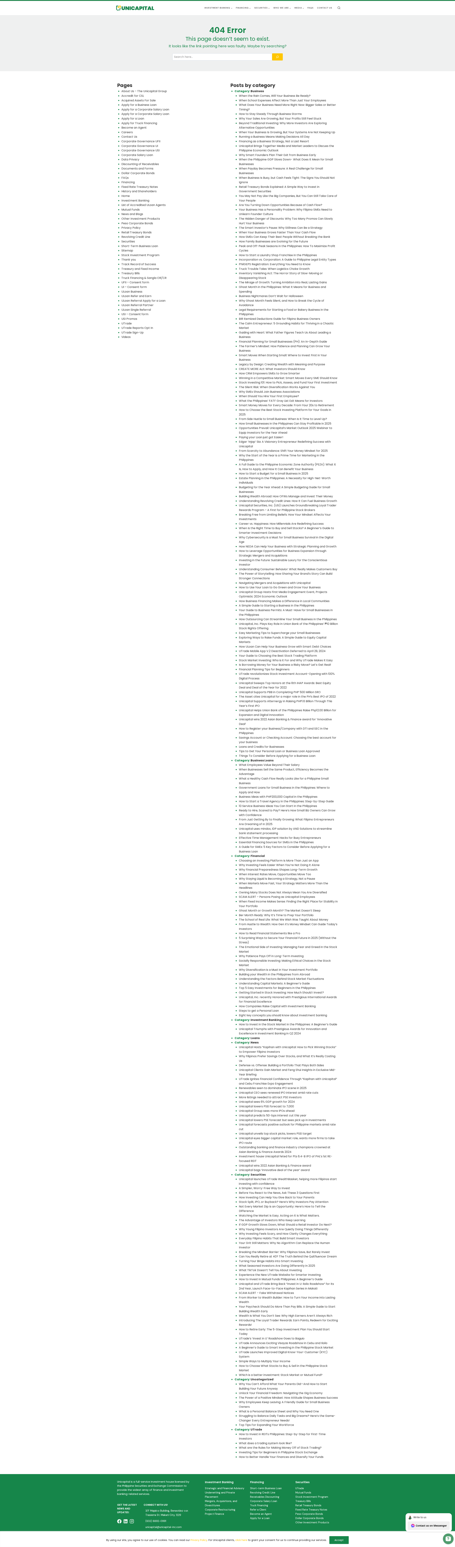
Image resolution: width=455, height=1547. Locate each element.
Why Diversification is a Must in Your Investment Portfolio (278, 970)
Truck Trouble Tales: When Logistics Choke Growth (274, 269)
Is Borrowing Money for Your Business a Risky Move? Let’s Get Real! (285, 665)
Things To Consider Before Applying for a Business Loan (277, 756)
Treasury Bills (130, 273)
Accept (339, 1540)
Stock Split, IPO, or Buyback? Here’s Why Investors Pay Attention (283, 1202)
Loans (255, 1038)
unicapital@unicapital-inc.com (163, 1527)
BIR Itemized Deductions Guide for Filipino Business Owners (279, 319)
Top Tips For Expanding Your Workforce (266, 1425)
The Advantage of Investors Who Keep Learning (272, 1220)
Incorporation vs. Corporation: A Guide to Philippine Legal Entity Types (287, 260)
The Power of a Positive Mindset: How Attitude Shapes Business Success (288, 1398)
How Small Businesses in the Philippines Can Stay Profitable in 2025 (285, 424)
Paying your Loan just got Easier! (261, 437)
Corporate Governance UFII (140, 141)
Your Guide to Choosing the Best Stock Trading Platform (278, 656)
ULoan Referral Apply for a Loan (143, 301)
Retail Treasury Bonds (136, 232)
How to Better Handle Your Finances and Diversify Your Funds (281, 1457)
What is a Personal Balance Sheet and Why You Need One (279, 1411)
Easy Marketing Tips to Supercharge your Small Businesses (279, 633)
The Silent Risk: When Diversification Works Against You (277, 387)
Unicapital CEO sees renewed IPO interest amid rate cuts (278, 1093)
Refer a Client (258, 1509)
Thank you (128, 260)
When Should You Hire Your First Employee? (269, 396)
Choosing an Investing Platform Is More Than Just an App (279, 861)
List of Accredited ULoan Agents (143, 205)
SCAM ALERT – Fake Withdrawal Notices (266, 1293)
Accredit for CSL (132, 96)
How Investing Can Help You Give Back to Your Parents (277, 1197)
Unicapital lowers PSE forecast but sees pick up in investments (282, 1120)
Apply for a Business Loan (139, 105)
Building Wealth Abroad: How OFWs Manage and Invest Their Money (286, 496)
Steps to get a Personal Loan (259, 1011)
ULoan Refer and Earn (136, 296)
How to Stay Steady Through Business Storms (271, 114)
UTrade (126, 323)
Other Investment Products (140, 219)
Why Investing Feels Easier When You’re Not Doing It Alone (279, 865)
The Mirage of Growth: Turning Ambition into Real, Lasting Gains (283, 282)
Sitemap (127, 250)
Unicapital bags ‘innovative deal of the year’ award (274, 1170)
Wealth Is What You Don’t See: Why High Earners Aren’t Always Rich (285, 1316)
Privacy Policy (199, 1540)
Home (125, 196)
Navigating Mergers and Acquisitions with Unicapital (275, 583)
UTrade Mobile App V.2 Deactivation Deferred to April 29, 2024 (282, 651)
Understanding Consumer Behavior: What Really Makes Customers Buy (288, 569)
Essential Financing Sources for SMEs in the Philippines (276, 842)
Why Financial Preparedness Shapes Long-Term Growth (278, 870)
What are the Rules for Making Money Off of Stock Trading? (280, 1448)
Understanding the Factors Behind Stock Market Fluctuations (281, 979)
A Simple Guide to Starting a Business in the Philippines (276, 605)
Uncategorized (262, 1379)
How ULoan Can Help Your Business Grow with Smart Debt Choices (285, 647)
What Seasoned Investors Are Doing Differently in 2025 (277, 1266)
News (255, 1042)
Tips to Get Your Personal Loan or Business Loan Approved (279, 751)
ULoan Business (131, 292)
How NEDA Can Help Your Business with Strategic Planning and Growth (287, 546)
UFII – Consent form (135, 282)
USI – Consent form (134, 314)
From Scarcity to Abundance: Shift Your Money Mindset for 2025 (283, 451)
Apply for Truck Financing (139, 123)
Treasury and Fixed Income (140, 269)
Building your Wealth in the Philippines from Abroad (274, 974)
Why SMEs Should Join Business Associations (269, 392)
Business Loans (262, 760)
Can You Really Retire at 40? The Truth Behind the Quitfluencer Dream (288, 1256)
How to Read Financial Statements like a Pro (269, 933)
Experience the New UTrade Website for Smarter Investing (280, 1275)
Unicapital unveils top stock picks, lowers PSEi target (275, 1134)
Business (257, 91)
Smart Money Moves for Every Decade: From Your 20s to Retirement (286, 405)
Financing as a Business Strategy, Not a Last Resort (274, 141)
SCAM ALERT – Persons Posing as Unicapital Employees (277, 897)
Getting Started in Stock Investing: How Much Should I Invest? (281, 992)
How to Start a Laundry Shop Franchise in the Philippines (278, 255)
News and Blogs (132, 214)
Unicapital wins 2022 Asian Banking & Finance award (275, 1166)
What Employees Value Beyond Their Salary (269, 765)
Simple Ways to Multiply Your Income (264, 1361)
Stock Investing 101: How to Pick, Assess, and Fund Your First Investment (288, 382)
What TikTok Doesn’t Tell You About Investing (270, 1270)
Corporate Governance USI (140, 150)
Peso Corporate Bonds (137, 223)
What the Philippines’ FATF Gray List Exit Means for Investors (281, 401)
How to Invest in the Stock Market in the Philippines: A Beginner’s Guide (288, 1024)
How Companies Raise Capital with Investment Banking (277, 1006)
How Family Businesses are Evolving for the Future (273, 241)
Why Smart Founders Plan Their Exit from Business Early (277, 155)
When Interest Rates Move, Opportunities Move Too (275, 874)
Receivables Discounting (264, 1496)
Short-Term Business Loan (139, 246)
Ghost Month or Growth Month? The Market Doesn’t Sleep (280, 910)
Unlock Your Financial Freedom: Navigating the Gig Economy (281, 1393)
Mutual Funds (130, 210)
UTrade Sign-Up (132, 332)
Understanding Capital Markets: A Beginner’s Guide (274, 983)
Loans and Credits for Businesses (261, 747)
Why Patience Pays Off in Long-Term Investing (271, 956)
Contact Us (324, 7)
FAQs (310, 7)
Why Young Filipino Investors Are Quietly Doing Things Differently (283, 1229)
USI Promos (129, 319)
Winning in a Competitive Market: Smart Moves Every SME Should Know (288, 378)
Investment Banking (135, 200)
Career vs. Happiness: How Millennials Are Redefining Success (281, 524)
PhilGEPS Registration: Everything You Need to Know (275, 264)
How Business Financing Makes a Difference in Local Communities (284, 601)
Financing (128, 182)
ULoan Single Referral (136, 310)
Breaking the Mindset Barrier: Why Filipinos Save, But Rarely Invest (284, 1252)
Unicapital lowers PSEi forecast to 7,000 (266, 1106)
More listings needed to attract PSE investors (270, 1097)
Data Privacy (130, 159)
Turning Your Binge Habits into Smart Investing (271, 1261)
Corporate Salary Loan (137, 155)
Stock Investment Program (140, 255)
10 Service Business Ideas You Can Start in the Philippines (278, 806)
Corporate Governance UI (139, 146)
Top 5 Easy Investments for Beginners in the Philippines (277, 988)
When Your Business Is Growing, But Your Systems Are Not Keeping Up (287, 132)
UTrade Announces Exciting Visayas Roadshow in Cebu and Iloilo (283, 1343)
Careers (127, 132)
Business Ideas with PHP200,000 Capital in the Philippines (278, 797)
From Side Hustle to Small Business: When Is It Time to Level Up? (283, 419)
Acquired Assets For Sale (138, 100)
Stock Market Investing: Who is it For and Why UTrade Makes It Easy (286, 660)
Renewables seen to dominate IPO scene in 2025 (273, 1088)
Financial (258, 856)
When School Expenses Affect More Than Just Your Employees (282, 100)
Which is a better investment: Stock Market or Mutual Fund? (280, 1375)
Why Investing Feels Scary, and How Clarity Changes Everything (283, 1234)
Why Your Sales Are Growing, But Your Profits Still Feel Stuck (280, 118)
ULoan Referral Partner (137, 305)
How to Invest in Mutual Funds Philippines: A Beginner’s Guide (281, 1279)
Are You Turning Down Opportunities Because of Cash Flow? (280, 205)
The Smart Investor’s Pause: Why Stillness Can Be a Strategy (281, 228)
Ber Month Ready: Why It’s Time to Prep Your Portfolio (276, 915)
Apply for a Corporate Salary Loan (145, 109)
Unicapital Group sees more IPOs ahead (267, 1111)
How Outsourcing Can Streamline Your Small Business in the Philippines (288, 619)
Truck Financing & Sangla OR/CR (144, 278)
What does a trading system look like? (265, 1443)
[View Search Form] (339, 8)
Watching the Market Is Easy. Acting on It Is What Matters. (279, 1216)
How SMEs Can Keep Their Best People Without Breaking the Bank (284, 237)
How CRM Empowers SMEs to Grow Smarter (269, 373)
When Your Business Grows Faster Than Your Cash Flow (277, 232)
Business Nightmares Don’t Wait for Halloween (271, 296)
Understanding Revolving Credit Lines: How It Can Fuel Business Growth (288, 501)
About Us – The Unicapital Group (144, 91)
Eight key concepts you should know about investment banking (283, 1015)
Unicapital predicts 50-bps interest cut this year (272, 1115)
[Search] (277, 56)
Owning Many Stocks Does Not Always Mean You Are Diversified (283, 892)
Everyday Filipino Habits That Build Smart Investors (274, 1238)
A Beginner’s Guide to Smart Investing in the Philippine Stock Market (286, 1347)
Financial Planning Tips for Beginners (264, 669)
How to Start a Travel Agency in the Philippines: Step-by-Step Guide (286, 801)
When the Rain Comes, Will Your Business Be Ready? (275, 96)
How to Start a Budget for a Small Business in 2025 (273, 473)
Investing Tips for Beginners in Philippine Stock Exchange (278, 1452)
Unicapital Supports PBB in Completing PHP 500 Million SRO (280, 692)
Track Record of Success (138, 264)
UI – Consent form (134, 287)
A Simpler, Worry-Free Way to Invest (264, 1188)
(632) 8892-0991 (155, 1521)
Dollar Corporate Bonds (138, 173)
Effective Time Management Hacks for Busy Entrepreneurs (280, 838)
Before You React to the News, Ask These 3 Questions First (279, 1193)
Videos (126, 337)
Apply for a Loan (132, 118)
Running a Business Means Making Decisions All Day (274, 137)
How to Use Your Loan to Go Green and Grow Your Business (280, 587)
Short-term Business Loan (266, 1488)
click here (241, 1540)
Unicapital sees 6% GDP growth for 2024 (267, 1102)
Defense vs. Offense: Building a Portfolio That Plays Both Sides (281, 1065)
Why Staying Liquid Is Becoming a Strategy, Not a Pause (277, 879)
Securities (128, 241)
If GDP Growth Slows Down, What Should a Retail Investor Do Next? (285, 1225)
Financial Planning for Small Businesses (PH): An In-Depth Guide (283, 342)
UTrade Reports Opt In (137, 328)
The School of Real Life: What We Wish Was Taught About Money (283, 920)
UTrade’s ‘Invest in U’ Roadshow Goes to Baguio (271, 1338)
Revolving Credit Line (135, 237)
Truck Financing (259, 1505)
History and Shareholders (139, 191)
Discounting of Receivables (140, 164)
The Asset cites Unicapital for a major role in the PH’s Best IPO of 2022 (287, 697)
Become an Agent (134, 128)
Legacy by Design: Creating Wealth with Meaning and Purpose (282, 364)
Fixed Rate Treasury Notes (139, 187)
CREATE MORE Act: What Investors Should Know (272, 369)
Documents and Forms (137, 168)
